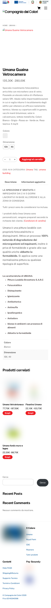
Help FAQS (7, 568)
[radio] (5, 136)
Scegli (7, 413)
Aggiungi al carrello (32, 159)
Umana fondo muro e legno (13, 447)
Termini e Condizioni (11, 583)
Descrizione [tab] (11, 182)
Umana (12, 25)
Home (5, 25)
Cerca (5, 477)
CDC (28, 545)
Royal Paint (31, 539)
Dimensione (9, 142)
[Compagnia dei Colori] (20, 12)
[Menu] (45, 8)
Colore (6, 131)
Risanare (30, 550)
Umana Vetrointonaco (13, 404)
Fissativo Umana (33, 404)
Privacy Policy (8, 588)
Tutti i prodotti (32, 555)
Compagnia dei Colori (13, 595)
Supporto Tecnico (10, 578)
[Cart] (39, 8)
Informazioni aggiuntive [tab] (33, 182)
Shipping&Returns (10, 573)
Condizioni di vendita (34, 221)
